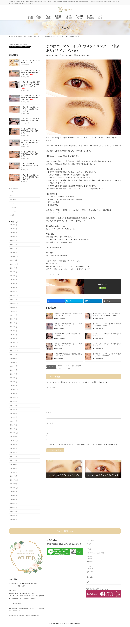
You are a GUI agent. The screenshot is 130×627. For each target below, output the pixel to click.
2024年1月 (13, 339)
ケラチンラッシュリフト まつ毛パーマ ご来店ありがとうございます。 (30, 109)
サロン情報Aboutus (90, 572)
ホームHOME (89, 543)
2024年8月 (13, 311)
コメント (50, 387)
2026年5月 (13, 236)
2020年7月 (13, 499)
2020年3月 (13, 511)
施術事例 (78, 366)
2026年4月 (13, 240)
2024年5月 (13, 323)
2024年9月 (13, 307)
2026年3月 (13, 244)
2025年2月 (13, 287)
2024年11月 (14, 299)
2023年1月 (13, 386)
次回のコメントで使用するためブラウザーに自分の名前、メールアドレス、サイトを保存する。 (84, 444)
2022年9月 (13, 401)
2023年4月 (13, 374)
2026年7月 (13, 229)
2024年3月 (13, 331)
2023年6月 (13, 366)
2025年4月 (13, 280)
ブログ (12, 191)
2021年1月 (13, 476)
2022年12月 (14, 390)
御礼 (73, 366)
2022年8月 (13, 405)
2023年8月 (13, 358)
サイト (48, 434)
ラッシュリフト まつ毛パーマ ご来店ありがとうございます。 (30, 131)
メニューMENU (89, 548)
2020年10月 (14, 488)
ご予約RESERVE (90, 567)
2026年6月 (13, 233)
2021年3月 (13, 468)
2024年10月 (14, 303)
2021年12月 (14, 433)
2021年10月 (14, 441)
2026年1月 (13, 252)
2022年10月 (14, 397)
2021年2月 (13, 472)
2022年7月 (13, 409)
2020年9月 (13, 492)
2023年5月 (13, 370)
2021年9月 (13, 445)
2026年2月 (13, 248)
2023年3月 (13, 378)
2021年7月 (13, 452)
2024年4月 (13, 327)
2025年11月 (14, 260)
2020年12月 (14, 480)
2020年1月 (13, 519)
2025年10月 (14, 264)
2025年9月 (13, 268)
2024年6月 (13, 319)
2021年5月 (13, 460)
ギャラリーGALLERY (90, 577)
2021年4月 (13, 464)
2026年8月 (13, 225)
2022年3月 (13, 421)
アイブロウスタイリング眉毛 (96, 553)
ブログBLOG (89, 582)
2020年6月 (13, 503)
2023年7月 (13, 362)
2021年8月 (13, 448)
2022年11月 (14, 393)
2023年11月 (14, 346)
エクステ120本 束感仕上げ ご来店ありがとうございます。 (29, 165)
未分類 (12, 215)
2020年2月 (13, 515)
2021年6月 (13, 456)
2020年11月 (14, 484)
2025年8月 (13, 272)
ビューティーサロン (64, 368)
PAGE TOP (125, 606)
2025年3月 (13, 284)
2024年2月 (13, 335)
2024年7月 (13, 315)
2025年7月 (13, 276)
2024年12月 (14, 295)
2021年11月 (14, 437)
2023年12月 (14, 342)
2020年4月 (13, 507)
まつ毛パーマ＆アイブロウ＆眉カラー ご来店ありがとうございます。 (30, 72)
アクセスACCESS (89, 557)
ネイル (13, 207)
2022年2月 (13, 425)
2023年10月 (14, 350)
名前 (49, 412)
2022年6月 (13, 413)
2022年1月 (13, 429)
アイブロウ (60, 366)
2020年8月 (13, 495)
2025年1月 (13, 291)
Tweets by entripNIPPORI (18, 44)
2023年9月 (13, 354)
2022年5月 (13, 417)
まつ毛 (67, 366)
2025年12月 (14, 256)
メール (49, 423)
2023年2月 (13, 382)
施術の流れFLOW (90, 562)
